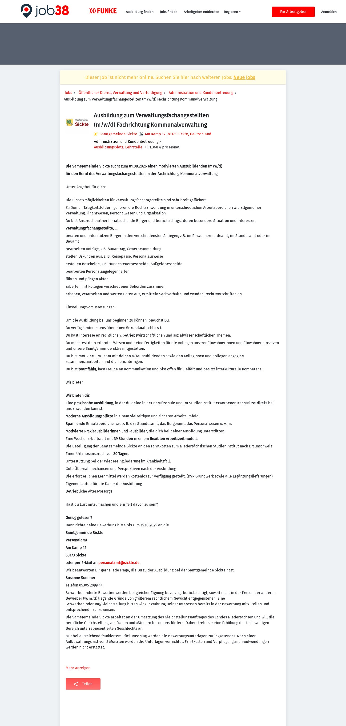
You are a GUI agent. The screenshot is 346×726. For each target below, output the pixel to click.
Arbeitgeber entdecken (201, 12)
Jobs (68, 92)
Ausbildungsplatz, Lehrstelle (118, 147)
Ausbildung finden (139, 12)
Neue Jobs (244, 77)
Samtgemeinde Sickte (118, 134)
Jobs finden (168, 12)
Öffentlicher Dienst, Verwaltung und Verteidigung (120, 92)
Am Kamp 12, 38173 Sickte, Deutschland (178, 134)
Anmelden (329, 12)
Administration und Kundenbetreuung (201, 92)
